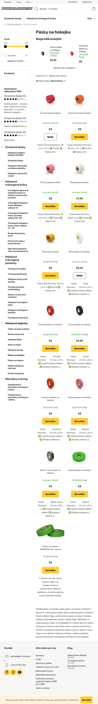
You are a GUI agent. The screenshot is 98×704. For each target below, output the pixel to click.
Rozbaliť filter (15, 61)
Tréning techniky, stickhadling (16, 288)
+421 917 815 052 (18, 665)
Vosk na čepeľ (14, 344)
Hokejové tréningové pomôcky (12, 259)
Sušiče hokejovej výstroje (15, 366)
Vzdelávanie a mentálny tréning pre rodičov (18, 397)
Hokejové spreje (15, 350)
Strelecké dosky (15, 146)
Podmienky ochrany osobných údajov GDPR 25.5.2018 (46, 681)
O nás (19, 2)
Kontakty (7, 2)
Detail (50, 137)
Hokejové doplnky (16, 323)
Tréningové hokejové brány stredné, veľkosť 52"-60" (18, 215)
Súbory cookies (43, 688)
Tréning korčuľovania (18, 317)
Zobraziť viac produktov (64, 68)
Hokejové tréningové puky (18, 303)
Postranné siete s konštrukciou (16, 242)
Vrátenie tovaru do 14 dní (47, 667)
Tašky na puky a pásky (18, 329)
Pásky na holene (15, 360)
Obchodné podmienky (46, 674)
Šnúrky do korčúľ (16, 334)
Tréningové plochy (76, 660)
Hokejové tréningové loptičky (18, 311)
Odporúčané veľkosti (77, 655)
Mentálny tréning (16, 378)
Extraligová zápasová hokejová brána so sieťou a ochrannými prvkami (18, 194)
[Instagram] (13, 672)
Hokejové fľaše (15, 339)
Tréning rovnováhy (17, 268)
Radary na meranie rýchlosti (17, 295)
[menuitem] (12, 18)
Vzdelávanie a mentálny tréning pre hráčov (18, 387)
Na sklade (17, 55)
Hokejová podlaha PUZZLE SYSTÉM (16, 153)
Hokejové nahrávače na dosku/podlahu (17, 166)
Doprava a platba (44, 663)
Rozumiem (86, 700)
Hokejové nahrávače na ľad (17, 174)
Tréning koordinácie (17, 274)
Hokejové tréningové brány (16, 183)
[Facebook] (7, 672)
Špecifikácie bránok (76, 666)
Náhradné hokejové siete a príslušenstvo (18, 249)
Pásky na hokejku (16, 355)
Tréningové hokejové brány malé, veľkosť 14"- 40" (18, 225)
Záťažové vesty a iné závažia (17, 280)
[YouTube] (20, 672)
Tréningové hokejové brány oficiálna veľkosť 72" (18, 205)
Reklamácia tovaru (44, 671)
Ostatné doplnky (16, 373)
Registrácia (87, 2)
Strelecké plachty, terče (16, 234)
